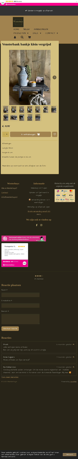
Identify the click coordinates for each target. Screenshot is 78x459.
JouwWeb (73, 382)
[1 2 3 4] (5, 134)
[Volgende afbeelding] (54, 77)
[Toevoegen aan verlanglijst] (54, 134)
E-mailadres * (6, 300)
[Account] (15, 37)
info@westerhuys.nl (9, 197)
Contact (4, 192)
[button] (5, 109)
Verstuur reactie (10, 328)
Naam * (4, 290)
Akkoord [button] (69, 454)
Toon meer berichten (9, 377)
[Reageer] (73, 344)
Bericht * (5, 311)
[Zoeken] (22, 37)
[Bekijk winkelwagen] (29, 37)
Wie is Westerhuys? (9, 188)
